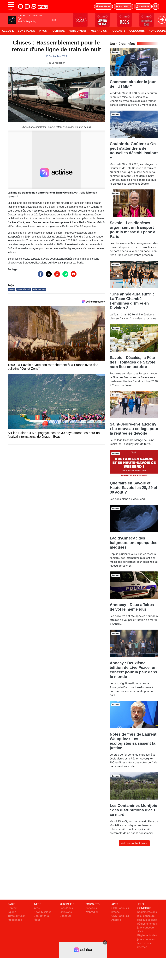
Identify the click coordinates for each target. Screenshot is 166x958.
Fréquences (15, 919)
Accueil (8, 30)
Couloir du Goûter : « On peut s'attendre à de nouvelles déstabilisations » (134, 151)
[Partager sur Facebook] (39, 275)
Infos (43, 30)
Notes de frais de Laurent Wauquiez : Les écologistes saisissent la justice (133, 741)
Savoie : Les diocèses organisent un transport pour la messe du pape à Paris (132, 230)
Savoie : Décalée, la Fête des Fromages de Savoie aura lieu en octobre (132, 362)
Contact (13, 908)
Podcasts (118, 30)
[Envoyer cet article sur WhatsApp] (64, 275)
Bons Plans (26, 30)
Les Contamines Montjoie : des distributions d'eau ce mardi (133, 810)
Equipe (12, 912)
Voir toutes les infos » (134, 843)
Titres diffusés (16, 915)
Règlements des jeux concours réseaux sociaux (147, 915)
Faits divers (78, 30)
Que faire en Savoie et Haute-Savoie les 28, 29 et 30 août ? (133, 487)
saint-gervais (39, 289)
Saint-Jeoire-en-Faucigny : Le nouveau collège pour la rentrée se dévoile (134, 428)
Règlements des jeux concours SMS (147, 927)
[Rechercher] (155, 6)
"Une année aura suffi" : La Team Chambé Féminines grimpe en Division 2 (132, 301)
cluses (11, 289)
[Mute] (54, 20)
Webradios (98, 30)
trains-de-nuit (23, 289)
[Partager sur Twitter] (48, 275)
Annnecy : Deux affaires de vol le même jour (132, 606)
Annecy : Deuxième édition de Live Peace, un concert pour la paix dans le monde (133, 670)
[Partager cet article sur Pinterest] (56, 275)
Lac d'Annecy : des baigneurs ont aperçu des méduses (133, 542)
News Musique (42, 912)
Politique (58, 30)
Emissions (65, 912)
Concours (137, 30)
